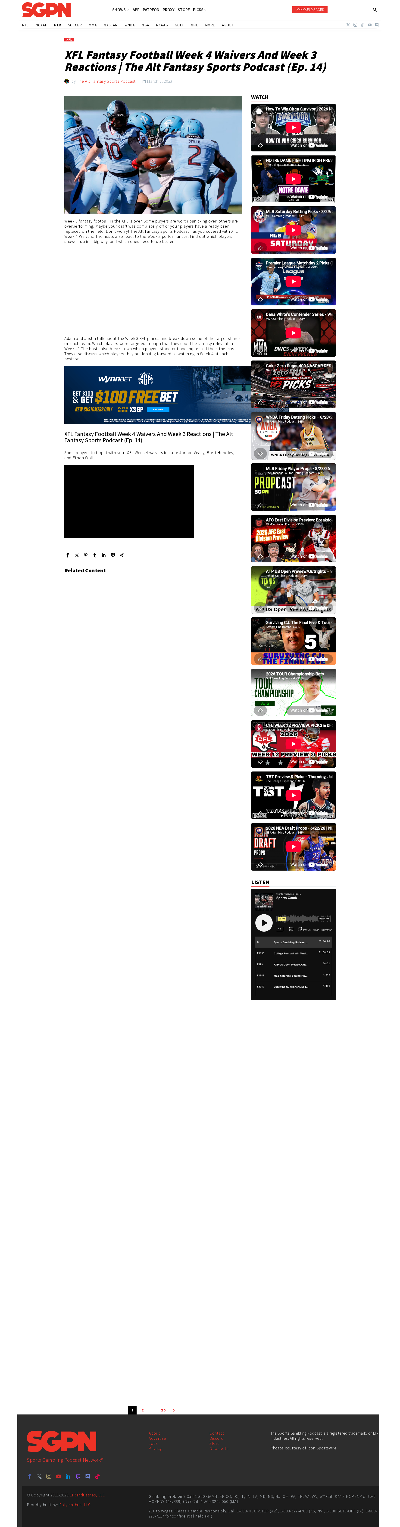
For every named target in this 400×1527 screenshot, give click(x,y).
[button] (375, 9)
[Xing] (122, 555)
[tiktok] (97, 1476)
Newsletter (219, 1448)
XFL (69, 39)
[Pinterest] (86, 555)
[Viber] (113, 555)
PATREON (151, 9)
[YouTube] (370, 25)
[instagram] (48, 1476)
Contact (216, 1433)
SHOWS (119, 9)
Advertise (157, 1438)
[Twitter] (348, 25)
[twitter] (39, 1476)
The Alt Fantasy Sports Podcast (106, 81)
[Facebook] (68, 555)
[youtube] (58, 1476)
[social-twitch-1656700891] (78, 1476)
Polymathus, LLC (75, 1504)
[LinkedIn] (104, 555)
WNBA (130, 25)
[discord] (87, 1476)
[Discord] (377, 25)
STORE (184, 9)
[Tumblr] (95, 555)
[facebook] (29, 1476)
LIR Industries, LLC (87, 1495)
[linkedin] (68, 1476)
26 (163, 1410)
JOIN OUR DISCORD (310, 9)
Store (214, 1443)
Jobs (153, 1443)
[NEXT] (174, 1410)
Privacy (155, 1448)
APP (136, 9)
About (154, 1433)
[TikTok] (362, 25)
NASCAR (111, 25)
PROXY (169, 9)
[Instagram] (355, 25)
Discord (216, 1438)
